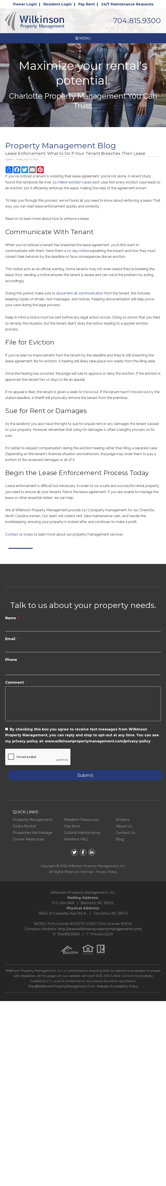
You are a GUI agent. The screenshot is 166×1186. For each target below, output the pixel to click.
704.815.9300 (137, 21)
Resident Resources (81, 820)
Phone (11, 660)
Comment (14, 682)
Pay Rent (86, 4)
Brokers (122, 820)
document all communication (79, 293)
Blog (120, 839)
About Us (124, 826)
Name (10, 618)
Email (10, 639)
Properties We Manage (33, 833)
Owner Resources (28, 839)
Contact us (14, 534)
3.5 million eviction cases (71, 182)
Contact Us (125, 833)
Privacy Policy (106, 872)
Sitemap (86, 872)
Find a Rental (24, 826)
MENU (84, 38)
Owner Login (25, 4)
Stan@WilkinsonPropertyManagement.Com (61, 986)
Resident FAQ (76, 839)
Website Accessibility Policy (117, 986)
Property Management (33, 820)
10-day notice (78, 251)
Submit (85, 775)
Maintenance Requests (127, 4)
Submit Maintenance (82, 833)
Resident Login (57, 4)
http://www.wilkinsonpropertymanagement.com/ (99, 929)
